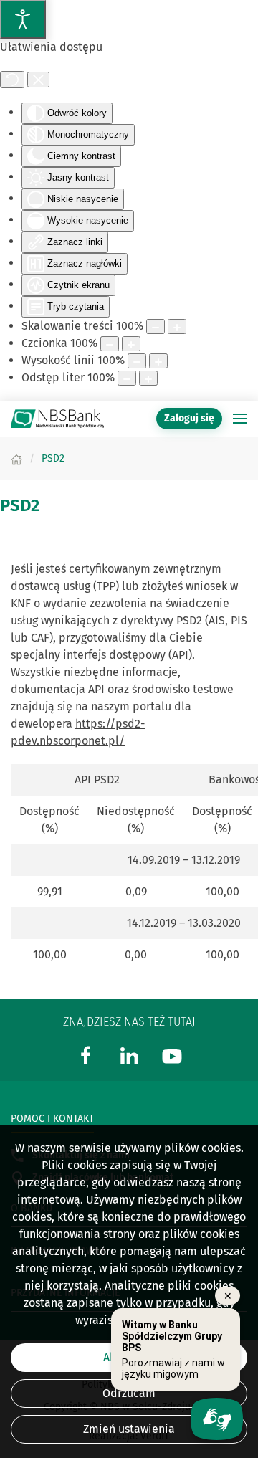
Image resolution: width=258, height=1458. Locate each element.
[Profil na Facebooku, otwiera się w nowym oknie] (86, 1055)
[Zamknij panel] (38, 79)
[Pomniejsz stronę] (155, 326)
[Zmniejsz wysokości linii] (137, 360)
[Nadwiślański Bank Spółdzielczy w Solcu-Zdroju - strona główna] (57, 419)
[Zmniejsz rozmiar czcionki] (109, 343)
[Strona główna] (16, 458)
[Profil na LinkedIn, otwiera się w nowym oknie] (129, 1055)
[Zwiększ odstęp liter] (148, 378)
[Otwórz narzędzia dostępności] (23, 19)
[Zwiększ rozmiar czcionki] (131, 343)
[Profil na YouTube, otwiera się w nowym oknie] (172, 1055)
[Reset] (12, 79)
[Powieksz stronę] (177, 326)
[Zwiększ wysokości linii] (158, 360)
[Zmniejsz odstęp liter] (127, 378)
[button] (240, 419)
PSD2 (19, 505)
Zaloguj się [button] (189, 418)
